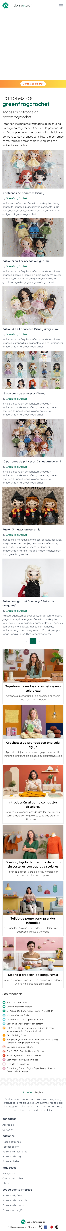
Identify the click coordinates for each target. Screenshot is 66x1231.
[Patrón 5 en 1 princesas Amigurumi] (33, 237)
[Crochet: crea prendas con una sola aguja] (33, 722)
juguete (29, 282)
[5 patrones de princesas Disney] (33, 169)
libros (57, 550)
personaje (30, 403)
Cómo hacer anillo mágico (19, 1006)
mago (41, 550)
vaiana (45, 342)
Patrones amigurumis (14, 1151)
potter (13, 543)
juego (5, 619)
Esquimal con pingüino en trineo (22, 1059)
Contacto (7, 1129)
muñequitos (9, 539)
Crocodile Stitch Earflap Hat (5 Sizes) (25, 1019)
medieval (26, 615)
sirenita (21, 210)
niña (44, 278)
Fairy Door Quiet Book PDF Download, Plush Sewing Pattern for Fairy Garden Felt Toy (32, 1041)
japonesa (7, 278)
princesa (19, 206)
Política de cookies (17, 1227)
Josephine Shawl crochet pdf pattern (25, 1023)
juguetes (18, 282)
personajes (17, 403)
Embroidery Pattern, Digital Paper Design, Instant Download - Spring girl (31, 1070)
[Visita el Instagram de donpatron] (56, 1227)
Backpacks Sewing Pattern (20, 1047)
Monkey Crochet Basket (18, 1015)
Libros (6, 1183)
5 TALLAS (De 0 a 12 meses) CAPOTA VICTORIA (30, 1011)
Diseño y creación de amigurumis (33, 975)
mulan (58, 274)
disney (55, 203)
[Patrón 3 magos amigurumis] (33, 506)
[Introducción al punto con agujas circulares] (33, 782)
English (39, 1092)
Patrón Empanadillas (17, 1002)
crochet (41, 210)
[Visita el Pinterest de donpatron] (51, 1227)
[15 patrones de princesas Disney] (33, 370)
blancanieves (32, 206)
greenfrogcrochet (26, 214)
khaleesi (56, 615)
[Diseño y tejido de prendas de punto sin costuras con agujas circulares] (33, 842)
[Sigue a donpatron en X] (40, 1227)
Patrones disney (11, 1156)
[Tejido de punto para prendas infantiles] (33, 898)
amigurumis (53, 210)
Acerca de (8, 1124)
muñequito (23, 539)
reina (5, 615)
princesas (42, 407)
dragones (14, 615)
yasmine (18, 274)
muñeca (18, 203)
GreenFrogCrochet (16, 198)
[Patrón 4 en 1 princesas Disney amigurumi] (33, 305)
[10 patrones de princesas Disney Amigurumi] (33, 438)
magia (49, 550)
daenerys (23, 619)
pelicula (46, 539)
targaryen (45, 615)
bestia (12, 210)
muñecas (7, 203)
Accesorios (8, 1173)
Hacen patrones (11, 1141)
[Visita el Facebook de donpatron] (45, 1227)
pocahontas (34, 342)
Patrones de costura (13, 1205)
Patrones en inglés (12, 1210)
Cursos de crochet (33, 83)
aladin (37, 274)
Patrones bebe (10, 1161)
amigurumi (8, 214)
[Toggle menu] (61, 5)
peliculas (56, 539)
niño (25, 550)
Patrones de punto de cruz (17, 1200)
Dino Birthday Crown (17, 1035)
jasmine (28, 274)
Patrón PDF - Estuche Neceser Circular (25, 1051)
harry (5, 543)
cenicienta (46, 206)
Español (27, 1092)
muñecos (35, 539)
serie (35, 615)
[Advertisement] (33, 45)
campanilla (19, 342)
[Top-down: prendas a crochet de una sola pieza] (33, 666)
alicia (56, 206)
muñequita (45, 203)
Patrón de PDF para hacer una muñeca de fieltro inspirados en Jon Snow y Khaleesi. (30, 1029)
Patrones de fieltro (12, 1195)
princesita (7, 206)
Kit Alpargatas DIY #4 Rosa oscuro (24, 1055)
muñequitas (31, 203)
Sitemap (32, 1227)
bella (5, 210)
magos (33, 550)
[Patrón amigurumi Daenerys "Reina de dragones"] (33, 578)
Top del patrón (10, 1146)
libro (5, 554)
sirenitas (31, 210)
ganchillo (7, 282)
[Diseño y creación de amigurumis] (33, 954)
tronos (13, 619)
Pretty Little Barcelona (18, 1064)
